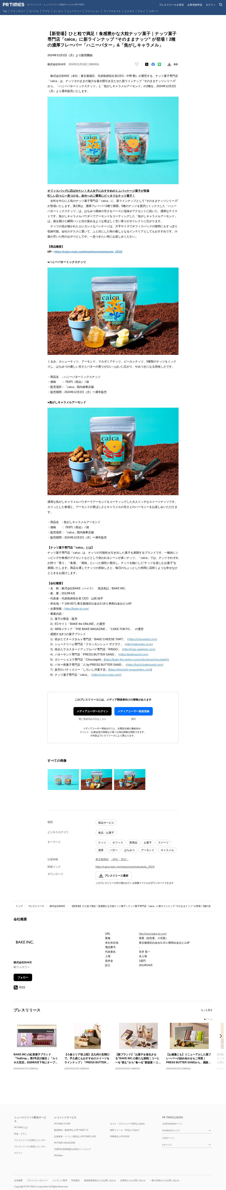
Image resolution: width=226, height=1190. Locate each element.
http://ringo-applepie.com (138, 649)
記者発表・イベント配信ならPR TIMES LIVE (75, 1136)
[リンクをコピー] (176, 64)
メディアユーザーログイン (92, 711)
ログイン (211, 4)
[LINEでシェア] (159, 64)
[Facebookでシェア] (153, 64)
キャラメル (167, 850)
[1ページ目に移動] (204, 1019)
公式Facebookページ (172, 1123)
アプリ (46, 11)
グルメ (141, 11)
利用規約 (75, 1180)
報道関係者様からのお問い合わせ (100, 1180)
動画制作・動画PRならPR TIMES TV (71, 1130)
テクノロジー (18, 11)
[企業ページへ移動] (25, 943)
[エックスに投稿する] (147, 64)
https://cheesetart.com (142, 639)
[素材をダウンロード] (169, 64)
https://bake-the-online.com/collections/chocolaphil (136, 659)
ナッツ (102, 842)
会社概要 (18, 1180)
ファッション (92, 11)
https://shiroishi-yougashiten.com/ (130, 669)
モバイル (34, 11)
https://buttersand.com (133, 654)
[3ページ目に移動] (208, 1019)
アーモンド (147, 850)
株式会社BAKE (57, 906)
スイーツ (163, 842)
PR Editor (58, 1155)
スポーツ (154, 11)
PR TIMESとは (21, 1127)
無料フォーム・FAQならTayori (124, 1130)
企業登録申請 (194, 4)
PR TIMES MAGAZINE (64, 1142)
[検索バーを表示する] (220, 4)
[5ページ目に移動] (211, 1019)
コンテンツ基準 (59, 1180)
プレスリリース (36, 906)
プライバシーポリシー (37, 1180)
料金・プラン (20, 1133)
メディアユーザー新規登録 (133, 711)
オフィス (117, 842)
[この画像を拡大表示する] (63, 779)
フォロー (23, 977)
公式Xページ (168, 1137)
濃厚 (100, 850)
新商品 (133, 842)
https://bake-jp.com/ (76, 608)
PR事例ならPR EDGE (120, 1136)
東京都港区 (102, 859)
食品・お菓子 (106, 832)
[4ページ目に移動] (210, 1019)
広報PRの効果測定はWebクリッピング (72, 1149)
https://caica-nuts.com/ (106, 674)
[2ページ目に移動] (206, 1019)
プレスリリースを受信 (171, 4)
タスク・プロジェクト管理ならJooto (127, 1123)
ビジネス (129, 11)
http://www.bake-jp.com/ (153, 933)
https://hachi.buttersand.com (144, 664)
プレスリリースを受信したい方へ (30, 1140)
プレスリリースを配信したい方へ (30, 1146)
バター (114, 850)
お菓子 (148, 842)
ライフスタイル (112, 11)
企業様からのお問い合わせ (132, 1180)
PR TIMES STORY (62, 1123)
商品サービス (106, 822)
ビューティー (74, 11)
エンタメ (58, 11)
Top (5, 11)
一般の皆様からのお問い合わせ (164, 1180)
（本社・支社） (119, 859)
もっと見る (206, 1010)
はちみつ (129, 850)
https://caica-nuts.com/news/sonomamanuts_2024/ (88, 251)
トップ (19, 906)
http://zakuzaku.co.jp (138, 644)
